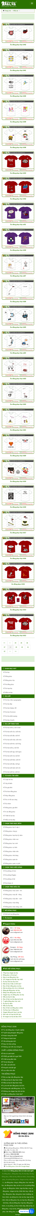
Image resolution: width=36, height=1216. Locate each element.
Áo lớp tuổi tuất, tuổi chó (12, 768)
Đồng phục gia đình (11, 807)
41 (28, 647)
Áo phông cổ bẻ (10, 879)
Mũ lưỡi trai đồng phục (12, 914)
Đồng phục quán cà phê (12, 863)
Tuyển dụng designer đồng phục (13, 1033)
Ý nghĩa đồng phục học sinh (11, 1001)
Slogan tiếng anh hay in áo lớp (12, 1012)
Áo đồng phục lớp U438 (18, 147)
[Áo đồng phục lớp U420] (18, 444)
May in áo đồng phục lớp (10, 977)
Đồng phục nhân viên (12, 851)
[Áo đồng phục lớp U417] (18, 521)
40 (22, 647)
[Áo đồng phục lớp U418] (18, 495)
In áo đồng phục (10, 811)
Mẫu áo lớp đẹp (10, 820)
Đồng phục (8, 676)
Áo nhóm (8, 803)
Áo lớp (7, 672)
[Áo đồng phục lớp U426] (18, 290)
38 (10, 647)
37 (4, 647)
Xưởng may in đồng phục (11, 1010)
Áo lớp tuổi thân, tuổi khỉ (12, 760)
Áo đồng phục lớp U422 (18, 404)
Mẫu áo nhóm (21, 1176)
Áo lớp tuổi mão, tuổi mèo (13, 739)
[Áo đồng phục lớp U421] (18, 418)
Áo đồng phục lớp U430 (18, 250)
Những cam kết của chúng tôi (12, 1047)
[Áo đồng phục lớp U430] (18, 238)
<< (4, 643)
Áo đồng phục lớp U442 (18, 44)
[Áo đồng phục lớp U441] (18, 58)
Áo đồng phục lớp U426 (18, 301)
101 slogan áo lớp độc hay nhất (13, 979)
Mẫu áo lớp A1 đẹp (9, 997)
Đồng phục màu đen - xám (13, 898)
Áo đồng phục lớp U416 (18, 558)
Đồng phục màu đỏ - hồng (13, 894)
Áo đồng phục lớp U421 (18, 430)
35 (21, 643)
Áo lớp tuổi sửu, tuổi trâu (13, 731)
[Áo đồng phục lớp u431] (18, 213)
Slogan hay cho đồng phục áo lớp (13, 995)
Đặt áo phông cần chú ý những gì (13, 988)
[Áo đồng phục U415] (18, 572)
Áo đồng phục (9, 684)
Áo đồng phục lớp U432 (18, 199)
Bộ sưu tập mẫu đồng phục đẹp (13, 1077)
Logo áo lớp (9, 779)
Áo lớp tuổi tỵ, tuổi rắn (12, 748)
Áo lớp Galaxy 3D (11, 708)
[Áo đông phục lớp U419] (18, 469)
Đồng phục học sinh (11, 843)
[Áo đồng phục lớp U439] (18, 110)
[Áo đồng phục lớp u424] (18, 341)
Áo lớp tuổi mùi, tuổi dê (12, 756)
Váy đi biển (8, 783)
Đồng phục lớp (9, 680)
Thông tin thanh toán (9, 1038)
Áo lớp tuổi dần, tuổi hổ (12, 735)
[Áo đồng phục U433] (18, 161)
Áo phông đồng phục (12, 1179)
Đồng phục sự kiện (11, 847)
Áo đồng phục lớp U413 (18, 635)
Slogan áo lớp (24, 1179)
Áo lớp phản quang (11, 716)
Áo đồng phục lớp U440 (18, 96)
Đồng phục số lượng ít (10, 975)
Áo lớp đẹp (8, 704)
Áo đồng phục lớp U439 (18, 122)
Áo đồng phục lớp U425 (18, 327)
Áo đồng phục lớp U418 (18, 507)
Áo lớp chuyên (9, 720)
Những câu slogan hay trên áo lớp (14, 1091)
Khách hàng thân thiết (10, 1035)
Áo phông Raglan (10, 875)
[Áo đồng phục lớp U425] (18, 315)
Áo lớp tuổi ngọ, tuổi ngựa (13, 752)
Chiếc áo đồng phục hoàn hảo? (13, 1094)
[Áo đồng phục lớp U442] (18, 33)
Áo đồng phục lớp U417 (18, 533)
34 (15, 643)
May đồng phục (10, 795)
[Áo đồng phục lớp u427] (18, 264)
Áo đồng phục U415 (18, 584)
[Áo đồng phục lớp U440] (18, 84)
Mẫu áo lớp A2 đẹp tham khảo (12, 1083)
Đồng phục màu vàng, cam (13, 907)
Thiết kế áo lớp (10, 815)
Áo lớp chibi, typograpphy (13, 700)
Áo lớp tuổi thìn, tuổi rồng (13, 743)
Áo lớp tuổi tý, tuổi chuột (12, 727)
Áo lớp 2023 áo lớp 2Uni (10, 981)
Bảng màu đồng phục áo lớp (12, 992)
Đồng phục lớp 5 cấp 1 (12, 827)
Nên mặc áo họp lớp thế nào (12, 1014)
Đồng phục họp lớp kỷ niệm (14, 835)
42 (4, 651)
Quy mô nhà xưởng (9, 1044)
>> (16, 651)
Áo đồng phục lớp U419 (18, 481)
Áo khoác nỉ (9, 883)
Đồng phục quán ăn (11, 859)
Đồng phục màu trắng (12, 902)
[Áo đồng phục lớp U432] (18, 187)
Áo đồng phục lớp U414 (18, 610)
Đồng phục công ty (11, 831)
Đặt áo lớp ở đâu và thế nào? (12, 984)
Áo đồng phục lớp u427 (18, 276)
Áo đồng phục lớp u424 (18, 353)
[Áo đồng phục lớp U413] (18, 624)
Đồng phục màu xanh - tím (13, 890)
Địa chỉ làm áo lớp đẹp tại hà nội (13, 999)
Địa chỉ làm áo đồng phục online (13, 1008)
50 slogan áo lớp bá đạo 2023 (12, 1016)
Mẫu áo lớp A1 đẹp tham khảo (12, 1080)
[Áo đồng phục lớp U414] (18, 598)
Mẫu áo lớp (8, 692)
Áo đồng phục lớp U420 (18, 455)
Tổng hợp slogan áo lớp (10, 973)
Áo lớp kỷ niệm (7, 1003)
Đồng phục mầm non (11, 839)
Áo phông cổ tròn (10, 871)
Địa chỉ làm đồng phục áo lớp (12, 986)
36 (27, 643)
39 (16, 647)
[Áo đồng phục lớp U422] (18, 392)
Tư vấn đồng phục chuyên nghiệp (13, 1030)
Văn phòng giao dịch (9, 1041)
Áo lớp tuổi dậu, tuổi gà (12, 764)
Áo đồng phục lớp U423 (18, 378)
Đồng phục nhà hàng (11, 855)
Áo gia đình (8, 787)
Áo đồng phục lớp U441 (18, 70)
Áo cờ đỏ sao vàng (11, 799)
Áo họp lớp (8, 688)
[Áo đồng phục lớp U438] (18, 136)
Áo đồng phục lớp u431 (18, 224)
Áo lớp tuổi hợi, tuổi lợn (12, 772)
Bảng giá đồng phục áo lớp (11, 990)
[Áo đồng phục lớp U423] (18, 367)
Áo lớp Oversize (10, 712)
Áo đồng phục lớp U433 (18, 173)
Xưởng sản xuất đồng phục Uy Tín (14, 1088)
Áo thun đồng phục (11, 791)
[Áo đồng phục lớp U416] (18, 547)
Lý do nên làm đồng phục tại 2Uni (13, 1085)
